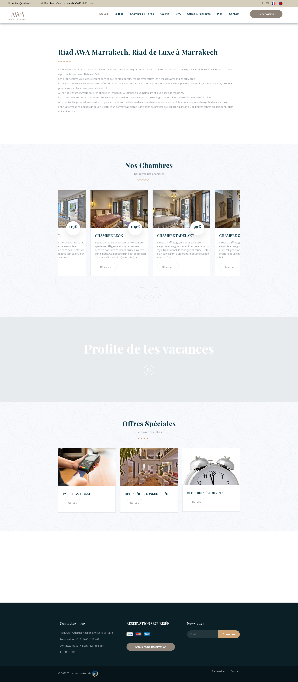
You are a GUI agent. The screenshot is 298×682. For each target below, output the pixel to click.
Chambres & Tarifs (142, 14)
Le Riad (119, 14)
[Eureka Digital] (95, 673)
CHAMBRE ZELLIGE (203, 235)
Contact (234, 14)
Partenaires (219, 671)
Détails (72, 503)
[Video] (149, 370)
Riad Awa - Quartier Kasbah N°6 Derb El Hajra (68, 3)
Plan (220, 14)
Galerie (164, 14)
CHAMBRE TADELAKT (143, 235)
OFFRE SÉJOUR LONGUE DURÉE (146, 494)
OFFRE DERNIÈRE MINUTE (205, 493)
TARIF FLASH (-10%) (76, 494)
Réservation (266, 14)
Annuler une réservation (150, 647)
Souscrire (229, 634)
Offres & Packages (199, 14)
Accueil (103, 14)
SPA (178, 14)
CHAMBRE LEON (77, 235)
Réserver (73, 267)
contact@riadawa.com (23, 3)
